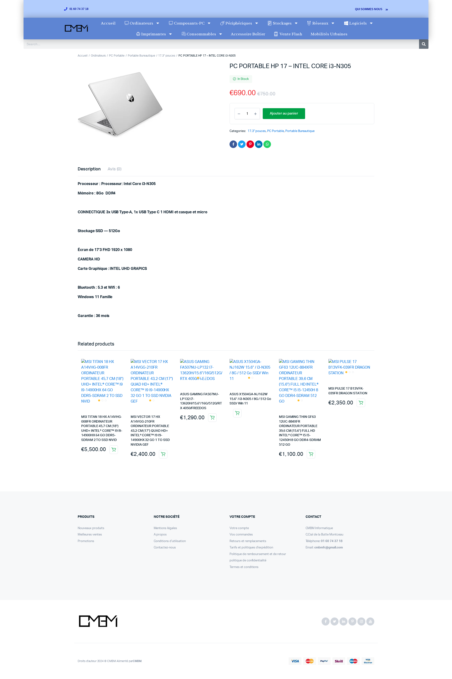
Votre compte (239, 528)
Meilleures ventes (90, 534)
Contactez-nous (165, 547)
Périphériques (239, 23)
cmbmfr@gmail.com (328, 547)
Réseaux (320, 23)
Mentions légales (165, 528)
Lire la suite (237, 413)
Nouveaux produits (91, 528)
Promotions (86, 541)
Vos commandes (241, 534)
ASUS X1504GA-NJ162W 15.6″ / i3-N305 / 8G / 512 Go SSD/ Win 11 (250, 399)
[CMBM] (98, 621)
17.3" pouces (166, 55)
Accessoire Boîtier (248, 34)
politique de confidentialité (248, 560)
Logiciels (358, 23)
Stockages (282, 23)
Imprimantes (153, 34)
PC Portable (117, 55)
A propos (160, 534)
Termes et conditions (244, 567)
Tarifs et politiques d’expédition (251, 547)
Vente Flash (290, 34)
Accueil (108, 23)
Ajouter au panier (113, 449)
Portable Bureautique (141, 55)
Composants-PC (189, 23)
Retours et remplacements (248, 541)
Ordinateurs (141, 23)
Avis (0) (115, 169)
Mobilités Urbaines (329, 34)
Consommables (201, 34)
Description (89, 169)
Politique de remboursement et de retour (258, 554)
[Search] (423, 44)
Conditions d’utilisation (170, 541)
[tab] (89, 169)
